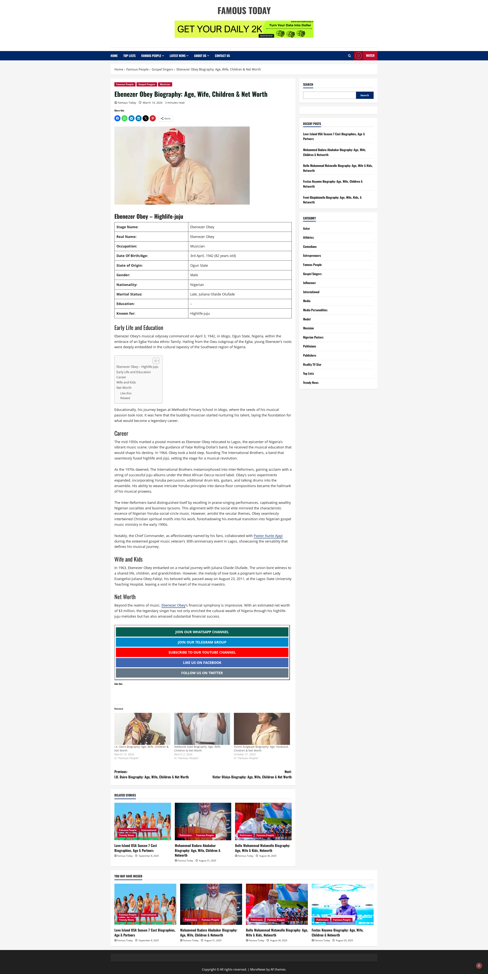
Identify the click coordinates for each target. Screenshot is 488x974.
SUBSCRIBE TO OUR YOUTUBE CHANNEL (202, 652)
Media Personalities (315, 310)
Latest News (177, 55)
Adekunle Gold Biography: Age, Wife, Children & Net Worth (197, 748)
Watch (370, 55)
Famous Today (244, 10)
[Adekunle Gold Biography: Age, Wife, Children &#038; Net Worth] (202, 729)
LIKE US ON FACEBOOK (202, 662)
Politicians (186, 835)
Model (307, 319)
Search (308, 84)
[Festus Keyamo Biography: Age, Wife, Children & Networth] (343, 904)
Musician (165, 84)
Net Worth (124, 388)
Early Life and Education (133, 372)
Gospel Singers (146, 84)
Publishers (309, 355)
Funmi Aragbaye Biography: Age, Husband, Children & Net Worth (261, 748)
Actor (306, 228)
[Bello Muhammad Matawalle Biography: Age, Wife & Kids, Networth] (263, 821)
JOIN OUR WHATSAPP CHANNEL (202, 632)
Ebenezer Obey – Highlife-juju (137, 367)
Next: (252, 774)
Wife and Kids (126, 382)
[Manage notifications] (479, 966)
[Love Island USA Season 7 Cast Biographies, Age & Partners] (142, 821)
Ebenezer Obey (173, 605)
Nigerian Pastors (313, 337)
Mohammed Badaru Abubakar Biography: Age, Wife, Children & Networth (197, 850)
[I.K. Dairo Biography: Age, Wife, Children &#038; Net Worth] (142, 729)
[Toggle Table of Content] (154, 361)
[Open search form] (349, 55)
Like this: (126, 393)
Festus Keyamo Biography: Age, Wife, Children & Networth (337, 932)
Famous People (151, 55)
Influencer (309, 283)
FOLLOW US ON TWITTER (202, 673)
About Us (200, 55)
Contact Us (222, 55)
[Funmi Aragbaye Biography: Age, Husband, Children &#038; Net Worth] (262, 729)
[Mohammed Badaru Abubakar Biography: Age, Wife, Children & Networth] (203, 821)
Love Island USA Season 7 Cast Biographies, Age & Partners (135, 848)
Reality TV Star (312, 364)
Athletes (308, 237)
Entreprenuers (312, 255)
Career (121, 377)
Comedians (310, 246)
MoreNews (258, 969)
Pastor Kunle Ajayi (268, 535)
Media (306, 301)
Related (125, 398)
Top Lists (129, 55)
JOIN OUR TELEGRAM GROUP (202, 642)
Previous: (151, 774)
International (148, 830)
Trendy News (126, 835)
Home (114, 55)
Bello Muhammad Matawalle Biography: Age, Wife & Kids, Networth (262, 848)
